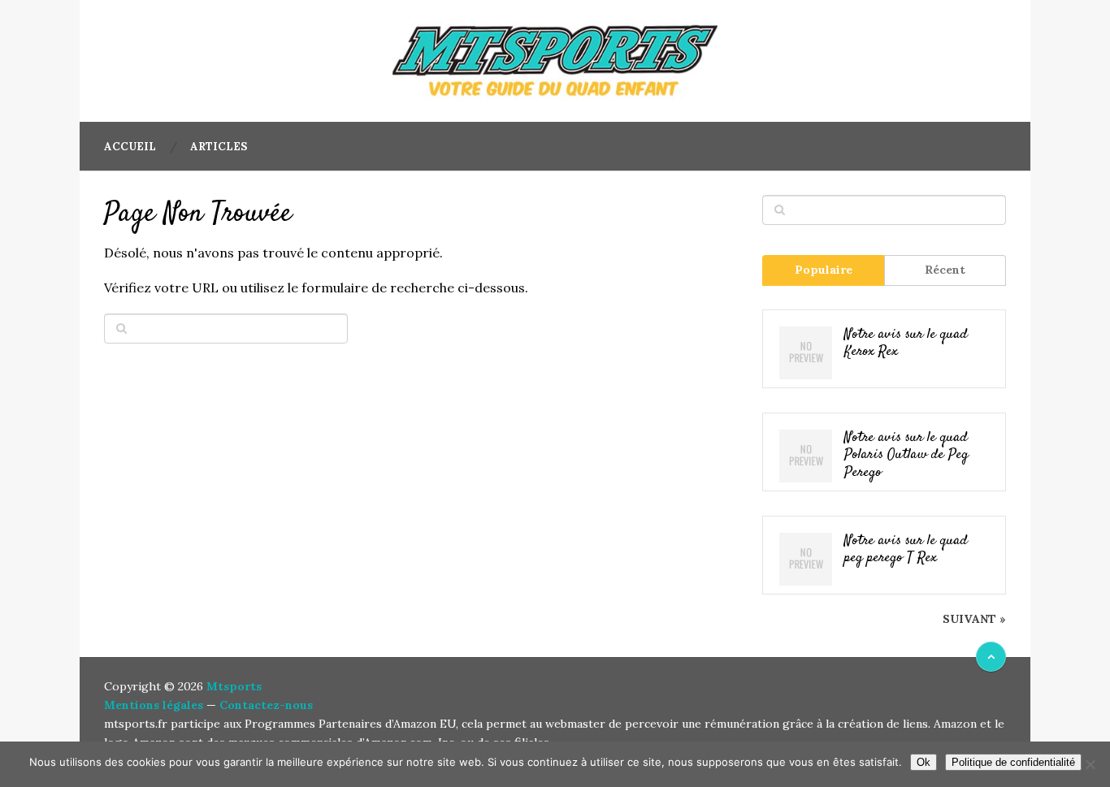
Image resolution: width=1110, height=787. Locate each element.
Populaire (823, 269)
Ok (923, 762)
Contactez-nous (266, 705)
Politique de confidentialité (1013, 762)
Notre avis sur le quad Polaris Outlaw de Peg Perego (906, 456)
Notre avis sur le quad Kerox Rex (906, 343)
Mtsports (234, 686)
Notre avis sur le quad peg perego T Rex (906, 550)
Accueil (130, 147)
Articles (218, 147)
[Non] (1090, 764)
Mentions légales (153, 705)
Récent (945, 269)
